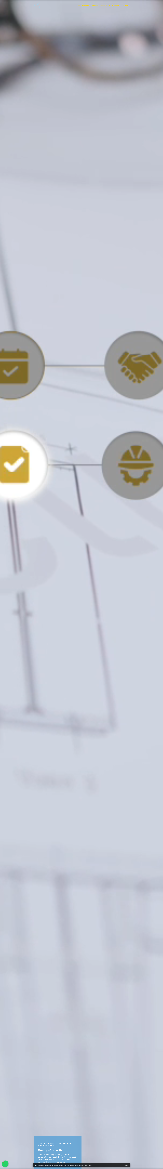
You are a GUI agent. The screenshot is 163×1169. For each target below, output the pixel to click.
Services (94, 6)
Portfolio (103, 6)
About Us (85, 6)
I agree (126, 1165)
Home (77, 6)
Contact (124, 6)
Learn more (88, 1165)
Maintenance (114, 6)
